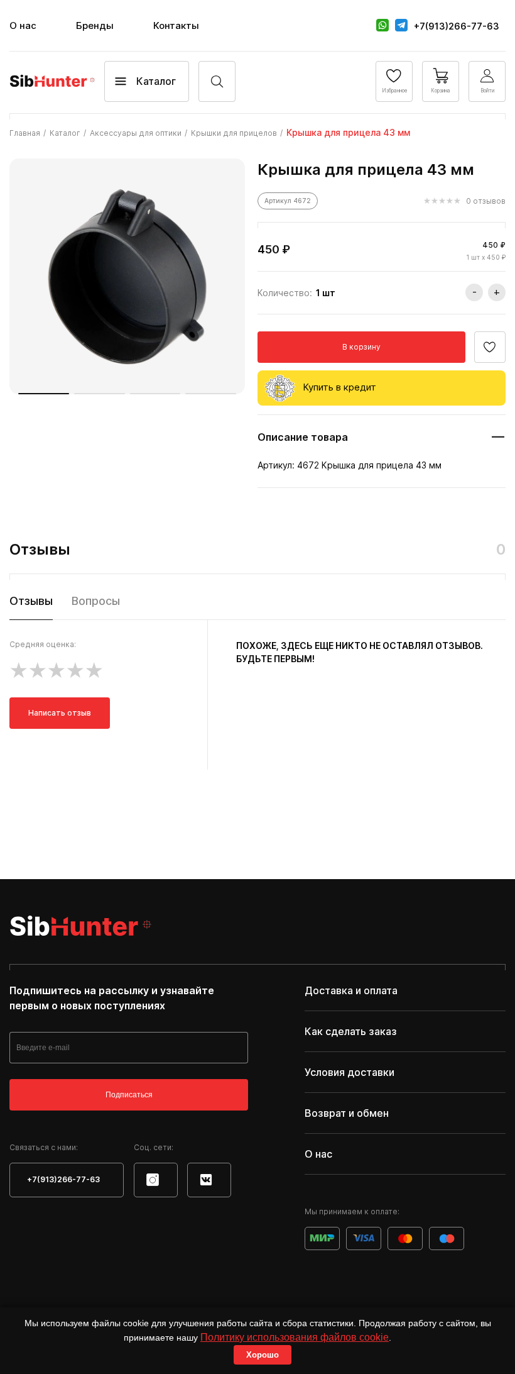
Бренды (95, 25)
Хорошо (262, 1355)
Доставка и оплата (351, 990)
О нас (22, 25)
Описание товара (303, 437)
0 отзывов (486, 201)
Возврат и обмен (347, 1113)
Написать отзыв (59, 712)
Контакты (176, 25)
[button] (43, 393)
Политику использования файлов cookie (294, 1337)
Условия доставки (349, 1072)
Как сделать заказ (351, 1031)
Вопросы (96, 600)
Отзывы (31, 600)
